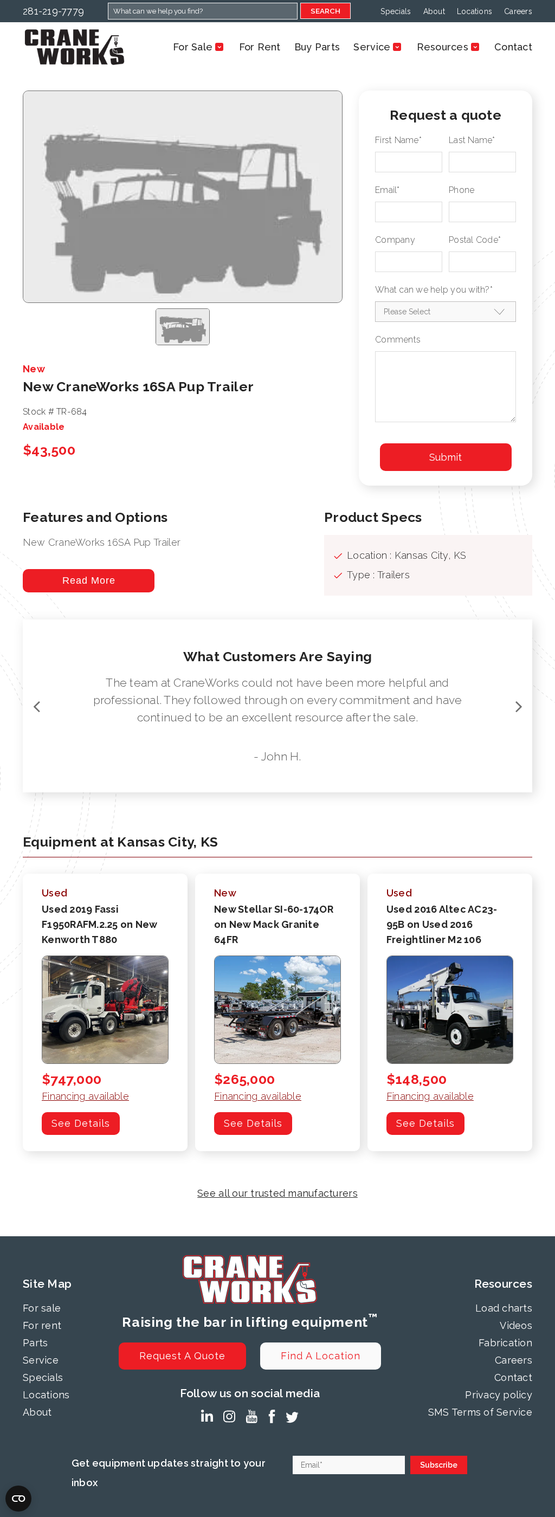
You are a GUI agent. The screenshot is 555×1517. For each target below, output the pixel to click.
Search (325, 11)
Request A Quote (182, 1355)
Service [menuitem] (41, 1360)
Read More (88, 580)
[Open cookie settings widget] (18, 1499)
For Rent (260, 47)
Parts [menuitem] (35, 1342)
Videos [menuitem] (516, 1325)
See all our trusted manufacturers (277, 1193)
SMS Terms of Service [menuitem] (480, 1412)
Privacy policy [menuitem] (498, 1394)
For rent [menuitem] (42, 1325)
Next (518, 706)
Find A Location (320, 1355)
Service (371, 47)
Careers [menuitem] (518, 11)
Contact (513, 47)
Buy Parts (317, 47)
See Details (80, 1123)
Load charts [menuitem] (503, 1308)
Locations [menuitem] (474, 11)
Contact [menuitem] (513, 1377)
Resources (442, 47)
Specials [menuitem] (395, 11)
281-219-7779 (53, 11)
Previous (36, 706)
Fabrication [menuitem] (505, 1342)
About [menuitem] (434, 11)
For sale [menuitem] (42, 1308)
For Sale (192, 47)
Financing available (85, 1096)
